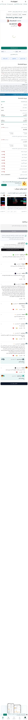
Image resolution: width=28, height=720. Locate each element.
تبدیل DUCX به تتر (14, 54)
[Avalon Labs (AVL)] (15, 264)
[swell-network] (9, 359)
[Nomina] (13, 255)
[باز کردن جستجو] (2, 1)
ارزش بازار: (4, 4)
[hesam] (26, 314)
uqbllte (23, 273)
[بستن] (2, 714)
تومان (16, 51)
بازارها (20, 14)
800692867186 (22, 304)
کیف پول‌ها (9, 14)
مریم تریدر (23, 324)
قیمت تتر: (20, 4)
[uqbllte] (26, 273)
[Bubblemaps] (15, 273)
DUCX (2, 51)
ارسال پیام (14, 231)
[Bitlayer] (15, 314)
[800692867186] (26, 304)
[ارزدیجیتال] (14, 1)
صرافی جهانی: (10, 4)
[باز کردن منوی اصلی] (25, 1)
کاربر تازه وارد (19, 359)
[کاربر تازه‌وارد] (26, 255)
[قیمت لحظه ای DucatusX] (8, 21)
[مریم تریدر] (26, 324)
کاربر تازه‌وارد (22, 255)
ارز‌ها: (26, 4)
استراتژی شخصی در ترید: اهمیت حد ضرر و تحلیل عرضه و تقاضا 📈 (16, 193)
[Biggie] (11, 303)
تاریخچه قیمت (14, 14)
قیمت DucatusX (24, 101)
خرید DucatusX (13, 48)
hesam (23, 314)
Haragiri (23, 264)
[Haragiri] (26, 264)
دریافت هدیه (4, 185)
